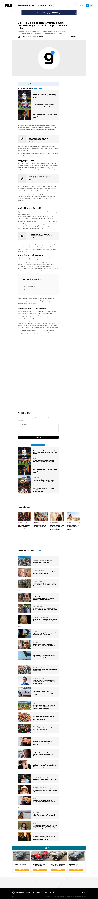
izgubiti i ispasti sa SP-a (51, 278)
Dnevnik (20, 893)
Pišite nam (48, 896)
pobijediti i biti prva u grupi (52, 275)
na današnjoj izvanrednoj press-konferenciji (44, 125)
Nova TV (13, 893)
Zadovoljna (30, 893)
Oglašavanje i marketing (59, 896)
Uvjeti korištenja (67, 896)
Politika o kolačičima (82, 896)
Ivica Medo (24, 36)
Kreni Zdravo (54, 893)
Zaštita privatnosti (74, 896)
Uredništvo (52, 896)
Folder (48, 893)
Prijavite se (38, 437)
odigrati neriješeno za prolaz (52, 281)
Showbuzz (39, 893)
